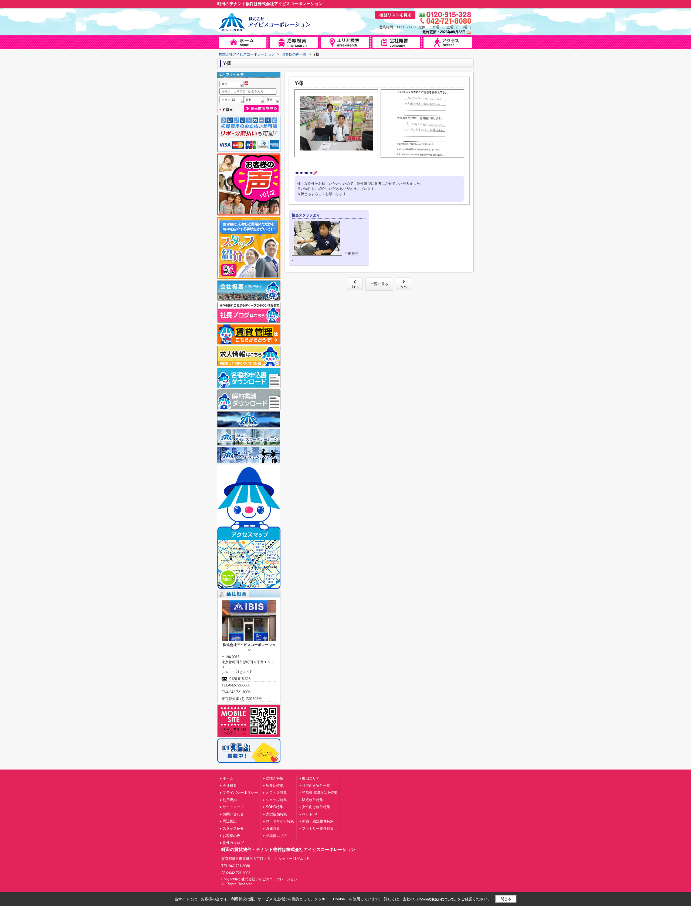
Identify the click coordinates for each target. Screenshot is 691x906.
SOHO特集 (274, 807)
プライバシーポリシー (240, 793)
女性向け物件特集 (316, 807)
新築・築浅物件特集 (318, 821)
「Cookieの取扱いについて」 (435, 899)
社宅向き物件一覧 (316, 786)
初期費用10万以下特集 (319, 793)
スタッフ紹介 (233, 828)
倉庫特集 (273, 828)
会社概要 (230, 786)
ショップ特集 (276, 800)
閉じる (506, 899)
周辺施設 (230, 821)
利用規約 (230, 800)
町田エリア (311, 778)
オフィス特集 (276, 793)
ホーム (228, 778)
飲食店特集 (274, 786)
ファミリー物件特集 (318, 828)
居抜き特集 (274, 778)
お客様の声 (231, 836)
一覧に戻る (379, 284)
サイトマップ (233, 807)
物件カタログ (233, 843)
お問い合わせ (233, 814)
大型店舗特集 (276, 814)
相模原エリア (276, 836)
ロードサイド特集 (280, 821)
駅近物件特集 (312, 800)
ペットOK (310, 814)
